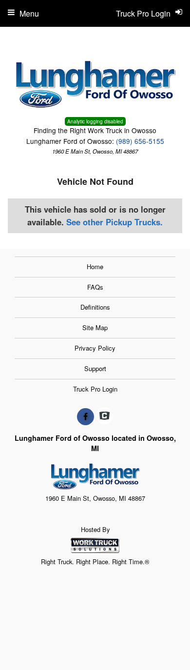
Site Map (95, 327)
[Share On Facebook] (85, 416)
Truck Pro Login (95, 389)
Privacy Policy (95, 348)
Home (95, 266)
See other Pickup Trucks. (114, 222)
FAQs (95, 287)
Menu (29, 13)
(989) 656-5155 (140, 141)
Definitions (95, 307)
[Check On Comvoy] (104, 416)
